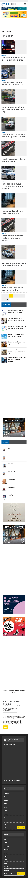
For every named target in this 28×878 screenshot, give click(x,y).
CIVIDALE (5, 856)
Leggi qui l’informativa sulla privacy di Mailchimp (12, 720)
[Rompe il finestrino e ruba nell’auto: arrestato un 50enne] (14, 148)
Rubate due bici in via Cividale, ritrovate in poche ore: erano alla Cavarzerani (12, 186)
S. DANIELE (6, 860)
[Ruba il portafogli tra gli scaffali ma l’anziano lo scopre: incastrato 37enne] (14, 124)
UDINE (5, 839)
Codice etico (12, 744)
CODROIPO (6, 842)
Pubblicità (22, 690)
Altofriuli (5, 803)
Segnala (14, 692)
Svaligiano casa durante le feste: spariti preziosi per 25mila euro (12, 212)
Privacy (4, 715)
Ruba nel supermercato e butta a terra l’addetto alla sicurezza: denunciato (12, 238)
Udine (5, 796)
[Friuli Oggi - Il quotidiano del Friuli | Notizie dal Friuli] (11, 4)
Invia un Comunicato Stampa (11, 690)
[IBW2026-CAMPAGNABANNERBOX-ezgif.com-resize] (14, 634)
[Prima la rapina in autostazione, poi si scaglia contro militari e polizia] (14, 252)
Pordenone (6, 800)
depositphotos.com (16, 780)
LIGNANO (5, 863)
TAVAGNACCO (6, 846)
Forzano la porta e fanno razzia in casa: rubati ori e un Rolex (12, 288)
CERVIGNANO (6, 849)
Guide (5, 824)
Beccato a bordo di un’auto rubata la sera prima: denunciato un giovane (13, 58)
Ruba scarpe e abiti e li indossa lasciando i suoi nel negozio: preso (12, 83)
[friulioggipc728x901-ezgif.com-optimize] (14, 9)
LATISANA (6, 853)
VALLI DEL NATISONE (8, 874)
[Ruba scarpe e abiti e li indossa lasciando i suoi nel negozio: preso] (14, 72)
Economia (6, 814)
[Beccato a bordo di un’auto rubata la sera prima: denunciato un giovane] (14, 47)
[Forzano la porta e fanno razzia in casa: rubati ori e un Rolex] (14, 277)
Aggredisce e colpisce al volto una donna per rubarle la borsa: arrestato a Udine (13, 109)
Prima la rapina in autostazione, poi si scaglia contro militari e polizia (13, 263)
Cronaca (3, 55)
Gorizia (5, 807)
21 (3, 299)
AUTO (5, 828)
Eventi (5, 821)
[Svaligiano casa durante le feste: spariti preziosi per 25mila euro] (14, 200)
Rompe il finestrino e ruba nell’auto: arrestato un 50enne (13, 160)
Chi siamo (6, 744)
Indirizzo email (6, 710)
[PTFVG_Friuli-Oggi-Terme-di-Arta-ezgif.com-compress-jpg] (14, 436)
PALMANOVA (6, 870)
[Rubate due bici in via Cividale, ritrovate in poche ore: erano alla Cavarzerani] (14, 173)
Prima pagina (6, 793)
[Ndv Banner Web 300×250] (14, 613)
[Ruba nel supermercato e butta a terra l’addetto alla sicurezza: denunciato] (14, 225)
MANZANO (6, 867)
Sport (5, 817)
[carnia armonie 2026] (14, 521)
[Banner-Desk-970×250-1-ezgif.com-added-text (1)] (14, 16)
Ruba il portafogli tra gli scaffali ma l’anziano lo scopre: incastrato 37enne (13, 135)
